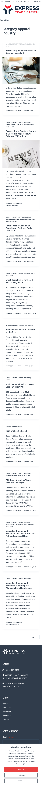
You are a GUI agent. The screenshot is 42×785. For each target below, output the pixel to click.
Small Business (30, 44)
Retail (21, 44)
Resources (6, 716)
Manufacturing (21, 524)
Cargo (8, 219)
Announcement (11, 122)
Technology (28, 325)
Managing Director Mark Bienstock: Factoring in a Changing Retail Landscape (19, 585)
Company (6, 708)
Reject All (21, 781)
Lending (9, 125)
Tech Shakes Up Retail (16, 431)
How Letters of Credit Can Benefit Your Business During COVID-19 (19, 228)
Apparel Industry (12, 44)
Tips (7, 46)
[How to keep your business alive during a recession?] (20, 70)
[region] (21, 764)
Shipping (19, 219)
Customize (21, 775)
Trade (31, 125)
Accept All (21, 769)
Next (34, 637)
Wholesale (10, 127)
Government (10, 524)
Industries (6, 712)
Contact (5, 720)
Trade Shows (16, 476)
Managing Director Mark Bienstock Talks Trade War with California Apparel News (20, 533)
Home (5, 704)
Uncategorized (11, 221)
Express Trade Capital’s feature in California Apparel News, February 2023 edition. (21, 133)
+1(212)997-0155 (34, 1)
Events (8, 476)
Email (8, 737)
